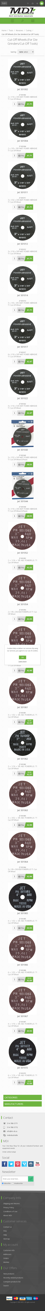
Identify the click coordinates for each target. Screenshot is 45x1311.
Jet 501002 (22, 89)
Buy (22, 104)
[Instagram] (31, 1164)
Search (6, 1285)
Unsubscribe (18, 1183)
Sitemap (6, 1239)
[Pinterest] (17, 1164)
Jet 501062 (22, 758)
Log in (32, 3)
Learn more (23, 661)
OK (22, 657)
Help (5, 1235)
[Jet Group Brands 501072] (22, 1051)
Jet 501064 (22, 861)
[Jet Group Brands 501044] (22, 485)
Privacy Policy (8, 1207)
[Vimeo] (24, 1164)
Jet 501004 (22, 140)
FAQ (5, 1231)
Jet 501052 (22, 552)
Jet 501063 (22, 810)
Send (30, 1179)
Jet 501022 (22, 398)
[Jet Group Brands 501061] (22, 536)
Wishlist (6, 1262)
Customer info (9, 1250)
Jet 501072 (22, 1067)
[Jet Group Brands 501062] (22, 742)
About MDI (7, 1215)
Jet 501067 (22, 1016)
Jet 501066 (22, 964)
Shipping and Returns (11, 1203)
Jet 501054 (22, 604)
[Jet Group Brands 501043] (22, 433)
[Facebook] (4, 1164)
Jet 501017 (22, 346)
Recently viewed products (13, 1278)
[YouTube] (37, 1164)
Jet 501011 (22, 192)
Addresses (7, 1254)
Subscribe (7, 1183)
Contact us (7, 1227)
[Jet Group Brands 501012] (22, 73)
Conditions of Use (10, 1211)
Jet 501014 (22, 295)
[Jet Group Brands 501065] (22, 897)
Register (28, 3)
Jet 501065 (22, 913)
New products (8, 1274)
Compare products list (12, 1282)
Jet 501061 (22, 707)
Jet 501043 (22, 449)
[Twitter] (11, 1164)
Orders (6, 1258)
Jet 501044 (22, 501)
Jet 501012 (22, 243)
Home (4, 30)
